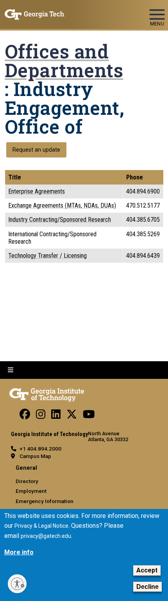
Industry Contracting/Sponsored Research (59, 219)
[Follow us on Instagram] (40, 416)
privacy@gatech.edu (46, 536)
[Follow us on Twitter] (71, 416)
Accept (146, 570)
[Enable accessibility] (17, 583)
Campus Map (35, 456)
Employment (31, 491)
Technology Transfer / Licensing (47, 255)
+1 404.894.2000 (40, 448)
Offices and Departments (64, 61)
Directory (27, 481)
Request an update (36, 150)
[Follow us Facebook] (25, 416)
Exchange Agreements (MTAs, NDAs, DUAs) (62, 205)
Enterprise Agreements (36, 191)
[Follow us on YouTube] (89, 416)
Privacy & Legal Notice (41, 526)
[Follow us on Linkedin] (56, 416)
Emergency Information (44, 501)
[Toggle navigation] (157, 11)
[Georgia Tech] (46, 393)
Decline (147, 586)
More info (19, 552)
